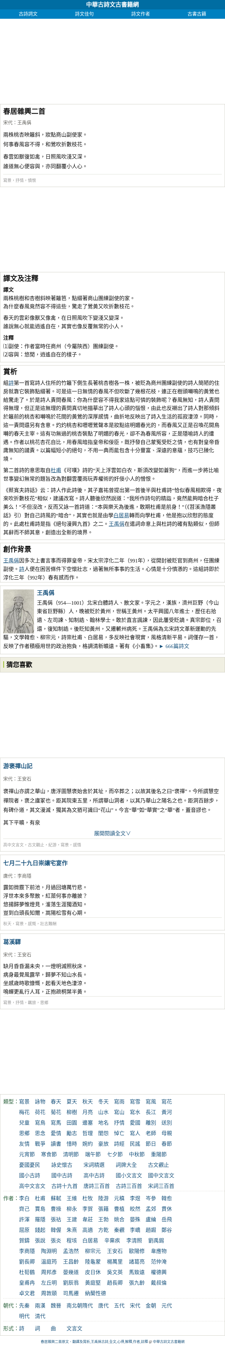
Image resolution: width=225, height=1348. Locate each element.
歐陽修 (137, 1251)
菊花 (56, 1112)
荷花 (40, 1112)
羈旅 (32, 1002)
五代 (119, 1306)
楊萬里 (115, 1262)
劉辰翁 (71, 1283)
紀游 (52, 845)
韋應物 (159, 1251)
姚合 (119, 1220)
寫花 (166, 1102)
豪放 (103, 1144)
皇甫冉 (27, 1283)
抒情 (20, 180)
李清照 (134, 1241)
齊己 (24, 1209)
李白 (24, 1198)
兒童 (24, 1123)
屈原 (24, 1230)
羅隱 (40, 1220)
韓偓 (56, 1230)
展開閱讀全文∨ (112, 834)
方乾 (103, 1230)
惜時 (72, 1144)
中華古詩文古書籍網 (112, 4)
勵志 (72, 1133)
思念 (40, 1133)
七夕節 (115, 1154)
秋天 (7, 924)
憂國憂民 (29, 1165)
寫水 (135, 1112)
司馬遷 (71, 1293)
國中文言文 (161, 1176)
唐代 (8, 875)
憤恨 (32, 180)
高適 (87, 1230)
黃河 (166, 1112)
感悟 (77, 845)
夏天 (72, 1102)
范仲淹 (159, 1262)
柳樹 (72, 1112)
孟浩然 (71, 1251)
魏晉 (56, 1306)
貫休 (166, 1209)
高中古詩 (94, 1176)
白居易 (121, 516)
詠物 (40, 1102)
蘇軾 (56, 1198)
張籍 (103, 1209)
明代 (24, 1316)
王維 (72, 1198)
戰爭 (40, 1144)
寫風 (151, 1102)
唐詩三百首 (96, 1186)
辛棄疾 (112, 1241)
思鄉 (44, 1002)
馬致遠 (137, 1272)
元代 (166, 1306)
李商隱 (24, 875)
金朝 (151, 1306)
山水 (103, 1112)
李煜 (135, 1198)
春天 (56, 1102)
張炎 (56, 1241)
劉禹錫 (156, 1241)
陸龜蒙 (93, 1262)
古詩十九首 (64, 1186)
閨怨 (103, 1133)
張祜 (56, 1220)
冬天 (103, 1102)
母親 (166, 1133)
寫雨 (119, 1102)
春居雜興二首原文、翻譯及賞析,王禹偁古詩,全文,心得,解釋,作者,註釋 (94, 1342)
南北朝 (74, 1306)
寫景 (7, 180)
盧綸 (151, 1220)
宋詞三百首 (161, 1186)
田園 (72, 1123)
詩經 (119, 1144)
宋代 (8, 122)
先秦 (24, 1306)
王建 (72, 1220)
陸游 (103, 1198)
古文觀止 (36, 845)
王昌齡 (71, 1262)
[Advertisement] (112, 60)
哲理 (87, 1133)
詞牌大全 (126, 1165)
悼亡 (119, 1133)
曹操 (56, 1209)
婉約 (87, 1144)
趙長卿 (115, 1283)
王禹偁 (24, 122)
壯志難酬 (48, 924)
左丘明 (49, 1283)
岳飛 (166, 1220)
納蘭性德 (95, 1293)
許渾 (24, 1220)
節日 (151, 1144)
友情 (24, 1144)
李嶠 (135, 1230)
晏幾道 (71, 1272)
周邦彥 (49, 1272)
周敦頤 (49, 1293)
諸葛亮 (137, 1262)
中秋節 (137, 1154)
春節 (166, 1144)
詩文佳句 (84, 13)
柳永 (72, 1209)
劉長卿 (27, 1262)
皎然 (135, 1209)
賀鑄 (24, 1241)
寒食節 (49, 1154)
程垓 (72, 1241)
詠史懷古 (61, 1165)
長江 (151, 1112)
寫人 (135, 1133)
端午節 (93, 1154)
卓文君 (27, 1293)
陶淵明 (49, 1251)
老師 (151, 1133)
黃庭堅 (93, 1283)
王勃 (103, 1220)
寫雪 (135, 1102)
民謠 (135, 1144)
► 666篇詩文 (174, 646)
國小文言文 (129, 1176)
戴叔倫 (159, 1283)
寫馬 (56, 1123)
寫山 (119, 1112)
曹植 (119, 1209)
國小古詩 (29, 1176)
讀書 (56, 1144)
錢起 (40, 1230)
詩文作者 (140, 13)
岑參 (151, 1198)
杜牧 (87, 1198)
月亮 (87, 1112)
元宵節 (27, 1154)
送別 (166, 1123)
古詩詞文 (28, 13)
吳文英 (115, 1272)
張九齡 (137, 1283)
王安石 (24, 778)
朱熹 (72, 1230)
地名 (103, 1123)
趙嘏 (151, 1230)
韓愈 (166, 1198)
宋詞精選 (94, 1165)
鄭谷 (166, 1230)
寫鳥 (40, 1123)
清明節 (71, 1154)
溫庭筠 (49, 1262)
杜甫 (56, 470)
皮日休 (93, 1272)
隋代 (87, 1306)
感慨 (32, 924)
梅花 (24, 1112)
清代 (40, 1316)
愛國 (135, 1123)
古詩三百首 (129, 1186)
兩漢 (40, 1306)
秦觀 (119, 1230)
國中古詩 (61, 1176)
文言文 (74, 1329)
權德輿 (159, 1272)
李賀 (87, 1209)
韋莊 (87, 1220)
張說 (40, 1241)
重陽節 (159, 1154)
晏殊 (135, 1220)
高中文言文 (13, 845)
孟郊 (151, 1209)
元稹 (119, 1198)
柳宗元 (93, 1251)
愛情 (56, 1133)
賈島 (40, 1209)
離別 (151, 1123)
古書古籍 (197, 13)
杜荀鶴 (27, 1272)
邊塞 (87, 1123)
